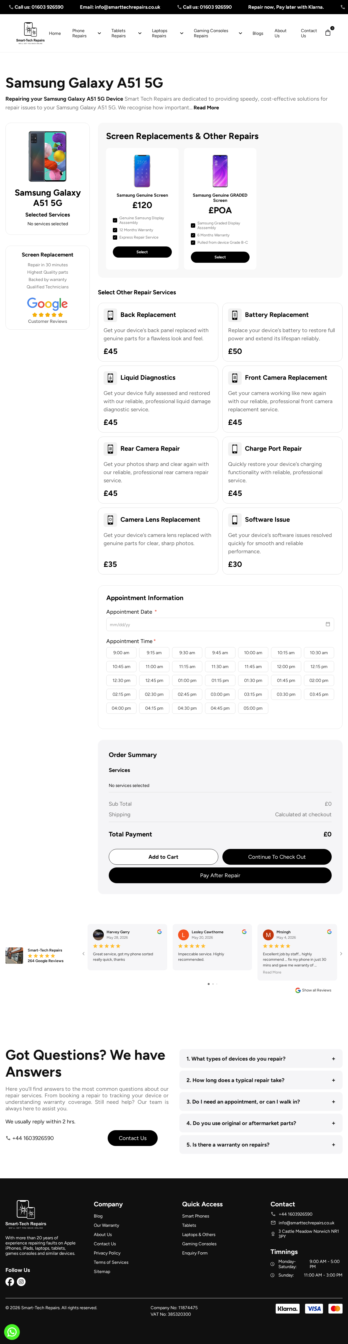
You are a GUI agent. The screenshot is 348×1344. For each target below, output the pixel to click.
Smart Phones (195, 1216)
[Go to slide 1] (209, 984)
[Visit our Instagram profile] (21, 1284)
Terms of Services (111, 1262)
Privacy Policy (107, 1253)
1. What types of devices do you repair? (261, 1058)
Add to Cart (163, 857)
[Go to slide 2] (213, 984)
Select (142, 252)
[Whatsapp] (12, 1335)
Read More (206, 107)
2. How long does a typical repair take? (261, 1080)
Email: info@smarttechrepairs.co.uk (100, 7)
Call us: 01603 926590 (187, 7)
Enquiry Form (195, 1253)
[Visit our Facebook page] (9, 1284)
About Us (103, 1234)
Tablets (189, 1225)
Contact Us (133, 1138)
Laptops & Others (198, 1234)
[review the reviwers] (159, 933)
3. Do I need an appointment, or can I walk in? (261, 1101)
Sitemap (102, 1271)
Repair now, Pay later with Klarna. (266, 7)
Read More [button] (272, 972)
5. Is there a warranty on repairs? (261, 1144)
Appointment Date (130, 611)
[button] (328, 33)
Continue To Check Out (277, 857)
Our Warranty (106, 1225)
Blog (98, 1216)
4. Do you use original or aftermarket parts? (261, 1123)
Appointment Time (129, 641)
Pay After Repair (220, 875)
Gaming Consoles (199, 1243)
